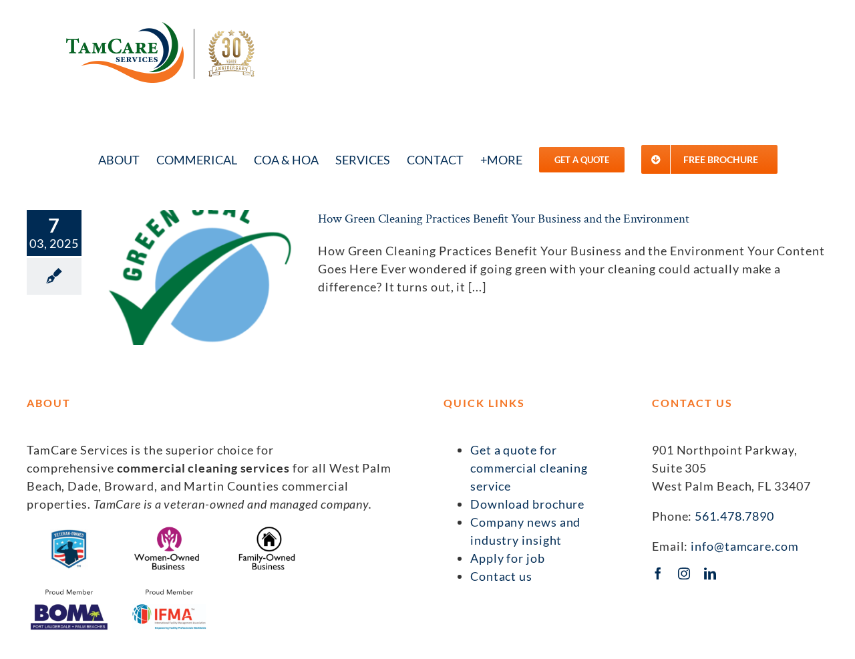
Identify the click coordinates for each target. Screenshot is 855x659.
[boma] (69, 591)
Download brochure (527, 504)
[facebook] (658, 573)
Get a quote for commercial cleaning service (529, 467)
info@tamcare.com (744, 546)
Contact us (501, 576)
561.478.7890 (734, 516)
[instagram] (684, 573)
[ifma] (169, 591)
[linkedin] (710, 573)
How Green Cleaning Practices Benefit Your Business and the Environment (503, 219)
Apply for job (507, 558)
